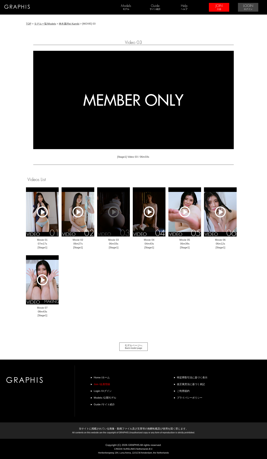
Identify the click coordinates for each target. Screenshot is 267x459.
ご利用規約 (183, 390)
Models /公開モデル (105, 397)
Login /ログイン (103, 390)
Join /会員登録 (102, 384)
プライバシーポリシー (189, 397)
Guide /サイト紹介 (104, 404)
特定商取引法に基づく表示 (192, 377)
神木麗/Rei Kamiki (69, 23)
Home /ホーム (102, 377)
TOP (28, 23)
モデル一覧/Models (45, 23)
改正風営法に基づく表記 (191, 384)
